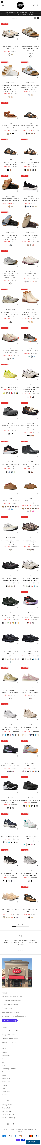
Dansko (30, 462)
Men (3, 1062)
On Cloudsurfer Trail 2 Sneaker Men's (10, 352)
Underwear (6, 1092)
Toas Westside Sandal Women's (30, 127)
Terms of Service (8, 1114)
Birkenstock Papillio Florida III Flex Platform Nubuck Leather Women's (10, 88)
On (11, 44)
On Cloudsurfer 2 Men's (30, 652)
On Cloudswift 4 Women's (30, 275)
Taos (10, 123)
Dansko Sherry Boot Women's (30, 465)
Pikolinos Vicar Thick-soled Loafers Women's (30, 428)
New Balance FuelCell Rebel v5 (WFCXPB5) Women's (10, 314)
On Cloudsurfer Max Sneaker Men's (10, 616)
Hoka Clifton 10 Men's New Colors (30, 728)
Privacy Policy (7, 1105)
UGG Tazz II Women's (10, 501)
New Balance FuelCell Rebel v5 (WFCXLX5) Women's (10, 542)
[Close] (37, 1142)
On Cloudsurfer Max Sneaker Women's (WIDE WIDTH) (30, 389)
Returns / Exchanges (9, 1118)
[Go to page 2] (27, 924)
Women (5, 1059)
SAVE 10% (31, 1142)
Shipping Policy (7, 1111)
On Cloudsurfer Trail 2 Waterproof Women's (30, 542)
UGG (10, 498)
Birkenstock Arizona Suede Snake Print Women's (30, 49)
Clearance (5, 1095)
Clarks (30, 196)
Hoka (30, 348)
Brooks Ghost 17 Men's (30, 800)
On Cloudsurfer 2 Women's (10, 48)
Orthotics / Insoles (8, 1072)
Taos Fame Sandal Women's (30, 911)
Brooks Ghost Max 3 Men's (10, 427)
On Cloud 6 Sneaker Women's (10, 911)
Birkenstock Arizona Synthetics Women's (10, 200)
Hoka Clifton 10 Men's (10, 387)
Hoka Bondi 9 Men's (30, 351)
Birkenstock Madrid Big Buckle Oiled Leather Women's (10, 237)
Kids (3, 1065)
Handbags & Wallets (9, 1069)
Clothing (5, 1088)
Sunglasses (6, 1079)
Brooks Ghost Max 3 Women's (10, 465)
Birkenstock (30, 44)
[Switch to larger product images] (35, 18)
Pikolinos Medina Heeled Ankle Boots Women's (30, 314)
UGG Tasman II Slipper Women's (30, 502)
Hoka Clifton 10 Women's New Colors (10, 728)
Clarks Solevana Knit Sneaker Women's (30, 200)
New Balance (10, 271)
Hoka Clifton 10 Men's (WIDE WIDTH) (10, 874)
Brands (4, 1052)
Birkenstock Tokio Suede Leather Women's (30, 237)
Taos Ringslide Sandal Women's (30, 163)
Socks (4, 1075)
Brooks (10, 423)
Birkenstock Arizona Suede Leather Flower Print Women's (30, 87)
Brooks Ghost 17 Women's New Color (30, 616)
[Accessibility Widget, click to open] (2, 2)
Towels (4, 1085)
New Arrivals (6, 1056)
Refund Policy (6, 1108)
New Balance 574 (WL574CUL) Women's (10, 692)
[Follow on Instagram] (8, 1124)
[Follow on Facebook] (3, 1124)
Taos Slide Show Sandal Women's (10, 163)
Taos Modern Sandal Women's (10, 127)
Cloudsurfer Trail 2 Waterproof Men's (10, 579)
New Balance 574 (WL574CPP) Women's (30, 692)
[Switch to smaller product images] (38, 18)
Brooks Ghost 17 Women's (30, 764)
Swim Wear (6, 1082)
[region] (20, 941)
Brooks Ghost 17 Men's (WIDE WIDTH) (10, 801)
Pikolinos (30, 309)
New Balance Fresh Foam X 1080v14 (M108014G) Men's (10, 276)
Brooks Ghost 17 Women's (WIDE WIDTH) (10, 764)
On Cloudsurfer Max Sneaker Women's (30, 579)
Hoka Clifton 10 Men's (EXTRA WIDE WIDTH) (30, 874)
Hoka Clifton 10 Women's (30, 838)
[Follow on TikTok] (13, 1124)
